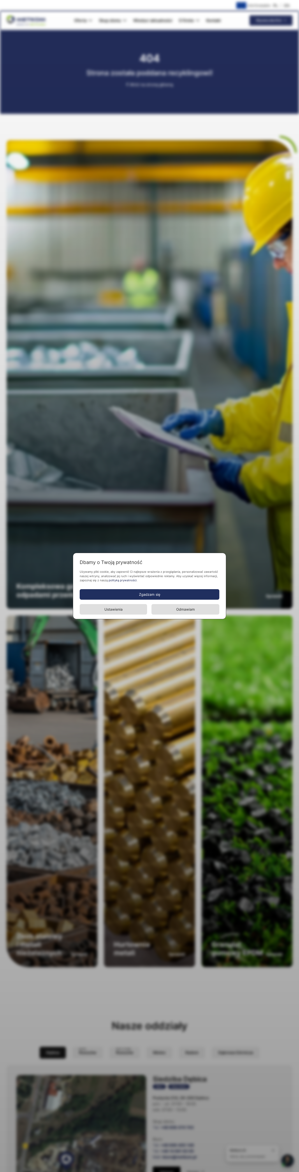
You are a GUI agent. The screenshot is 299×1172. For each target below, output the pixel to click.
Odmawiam (185, 609)
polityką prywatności (123, 580)
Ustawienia (113, 609)
